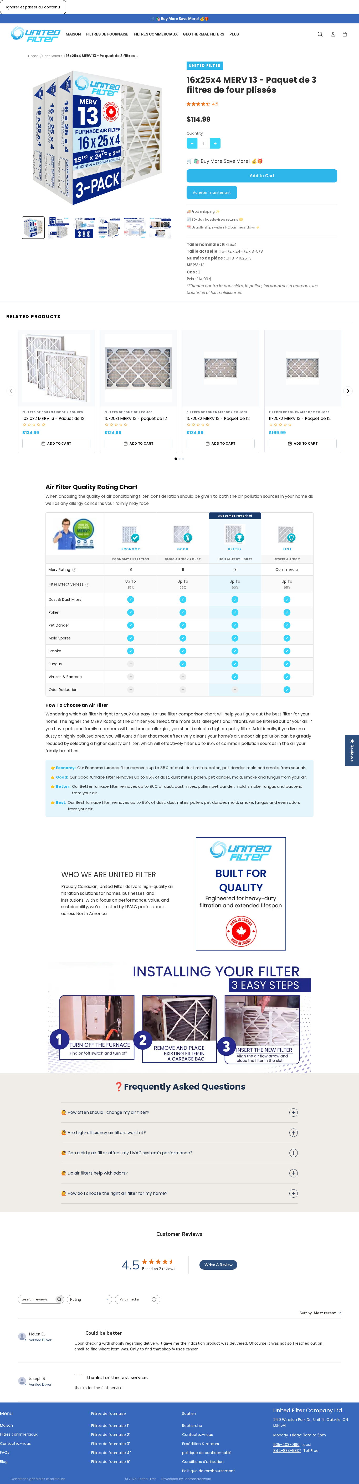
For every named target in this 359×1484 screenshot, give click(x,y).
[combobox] (89, 1299)
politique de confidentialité (207, 1452)
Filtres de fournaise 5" (110, 1461)
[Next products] (348, 391)
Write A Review (218, 1264)
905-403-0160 (286, 1444)
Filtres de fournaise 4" (111, 1452)
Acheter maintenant (212, 192)
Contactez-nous (15, 1443)
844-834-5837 (287, 1450)
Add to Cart (262, 176)
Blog (4, 1461)
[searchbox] (36, 1299)
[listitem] (33, 227)
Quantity (195, 133)
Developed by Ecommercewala (186, 1479)
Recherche (192, 1425)
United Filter (146, 1479)
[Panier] (345, 34)
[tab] (176, 459)
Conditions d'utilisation (203, 1461)
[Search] (320, 34)
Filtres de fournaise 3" (110, 1443)
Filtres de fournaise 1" (110, 1425)
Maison (6, 1425)
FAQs (4, 1452)
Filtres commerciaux (19, 1434)
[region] (179, 604)
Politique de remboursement (208, 1470)
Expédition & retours (200, 1443)
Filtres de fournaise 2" (110, 1434)
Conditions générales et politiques (38, 1479)
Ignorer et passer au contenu (33, 7)
